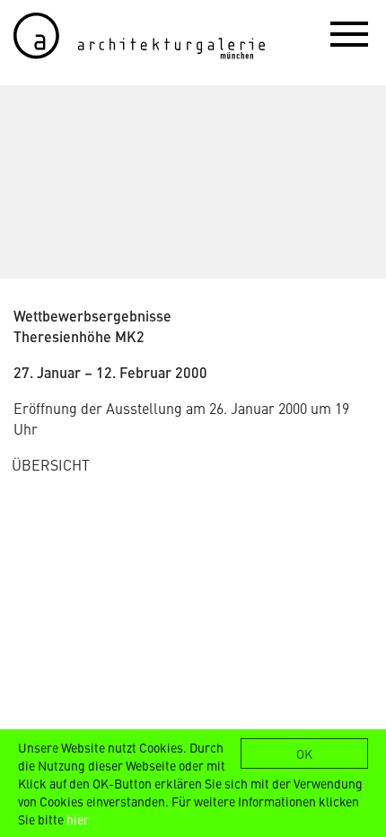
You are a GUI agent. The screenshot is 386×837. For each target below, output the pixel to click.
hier (77, 819)
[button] (349, 33)
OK (304, 753)
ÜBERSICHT (51, 464)
